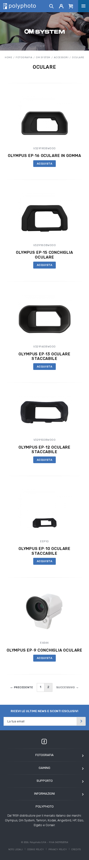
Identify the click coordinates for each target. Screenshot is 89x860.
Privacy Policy (57, 849)
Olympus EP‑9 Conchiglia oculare (44, 650)
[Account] (61, 6)
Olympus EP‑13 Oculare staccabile (44, 356)
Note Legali (15, 849)
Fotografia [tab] (44, 755)
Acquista (44, 163)
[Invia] (81, 721)
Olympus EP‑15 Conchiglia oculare (44, 254)
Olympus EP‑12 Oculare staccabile (44, 449)
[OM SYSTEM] (44, 31)
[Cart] (71, 6)
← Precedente (21, 687)
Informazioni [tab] (44, 793)
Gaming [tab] (44, 768)
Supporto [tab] (45, 780)
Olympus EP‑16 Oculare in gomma (44, 155)
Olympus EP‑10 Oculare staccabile (44, 550)
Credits (76, 849)
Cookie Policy (35, 849)
